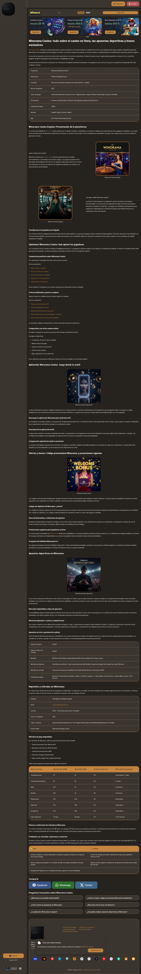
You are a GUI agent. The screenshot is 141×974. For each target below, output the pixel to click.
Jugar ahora (120, 12)
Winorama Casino (34, 50)
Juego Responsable (69, 929)
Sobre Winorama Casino (70, 931)
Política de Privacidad (69, 927)
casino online (48, 157)
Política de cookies (87, 947)
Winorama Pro (54, 533)
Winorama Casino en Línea (91, 970)
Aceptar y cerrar (95, 950)
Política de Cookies (85, 929)
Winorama (49, 131)
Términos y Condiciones (87, 927)
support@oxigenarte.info (60, 705)
